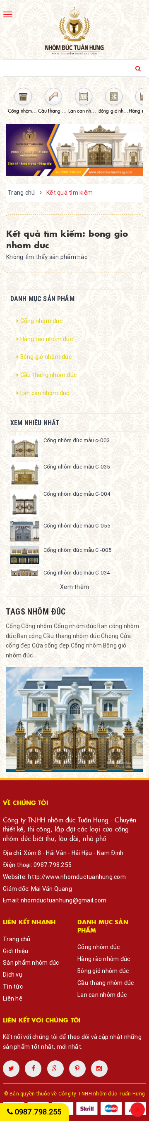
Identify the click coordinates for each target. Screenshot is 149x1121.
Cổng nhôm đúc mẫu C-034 (76, 572)
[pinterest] (99, 1068)
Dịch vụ (12, 974)
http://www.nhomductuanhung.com (77, 877)
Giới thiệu (16, 951)
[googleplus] (55, 1068)
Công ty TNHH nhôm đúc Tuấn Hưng (101, 1093)
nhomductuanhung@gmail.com (63, 900)
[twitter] (11, 1068)
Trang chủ (16, 939)
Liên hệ (12, 998)
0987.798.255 (53, 865)
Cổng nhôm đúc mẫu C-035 (76, 466)
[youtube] (77, 1068)
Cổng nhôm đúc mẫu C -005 (77, 549)
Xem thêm (74, 587)
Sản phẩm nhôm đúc (31, 962)
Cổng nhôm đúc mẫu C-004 (77, 493)
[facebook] (33, 1068)
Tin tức (13, 986)
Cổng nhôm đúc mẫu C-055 (77, 525)
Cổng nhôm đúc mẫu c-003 (76, 440)
